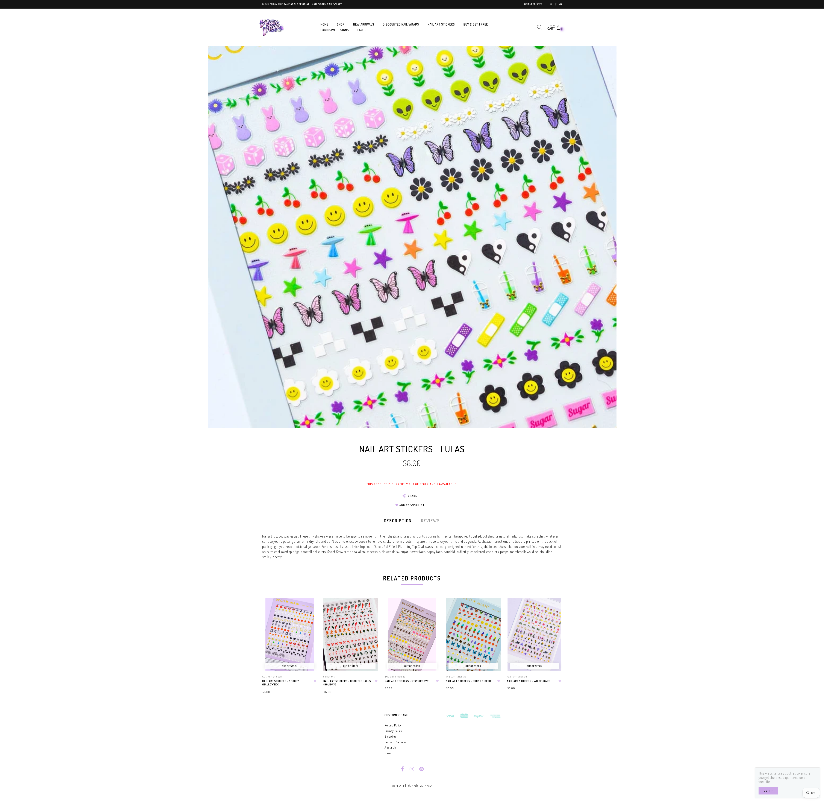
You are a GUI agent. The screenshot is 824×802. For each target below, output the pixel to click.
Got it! (768, 790)
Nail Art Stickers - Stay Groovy (407, 681)
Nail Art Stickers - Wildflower (529, 681)
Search (389, 753)
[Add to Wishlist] (315, 681)
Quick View (309, 607)
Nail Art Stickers (272, 677)
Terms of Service (395, 742)
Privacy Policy (393, 731)
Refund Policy (393, 725)
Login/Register (532, 4)
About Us (390, 747)
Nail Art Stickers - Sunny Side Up (469, 681)
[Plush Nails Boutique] (272, 26)
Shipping (390, 736)
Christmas (329, 677)
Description (398, 520)
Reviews (430, 520)
